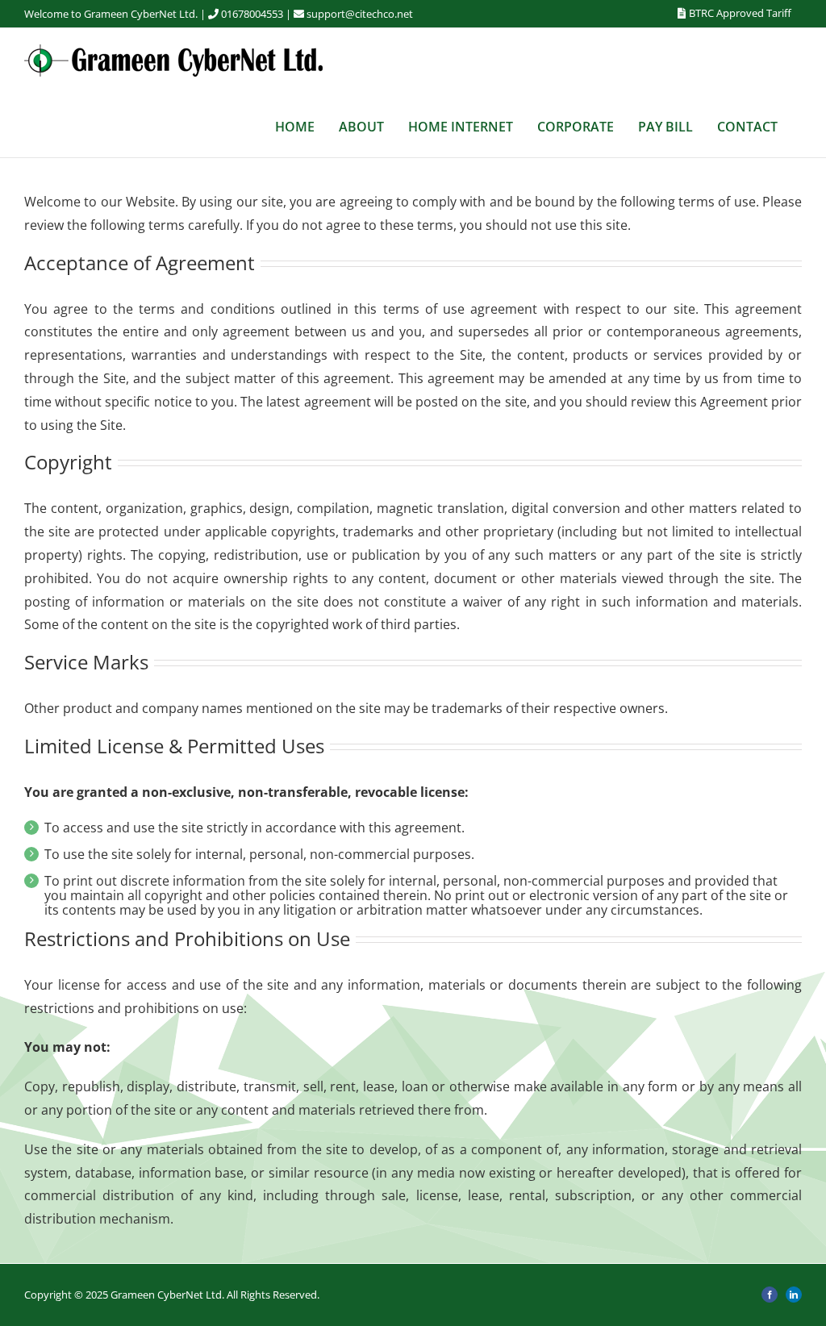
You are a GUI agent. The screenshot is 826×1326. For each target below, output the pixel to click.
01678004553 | (257, 13)
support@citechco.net (360, 13)
